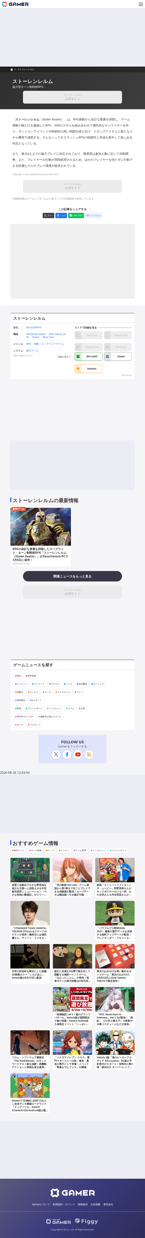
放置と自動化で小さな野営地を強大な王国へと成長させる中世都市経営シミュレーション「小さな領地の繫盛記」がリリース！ (29, 891)
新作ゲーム (18, 508)
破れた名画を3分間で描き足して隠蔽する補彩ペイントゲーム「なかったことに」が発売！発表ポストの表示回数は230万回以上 (72, 977)
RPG (28, 343)
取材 (19, 708)
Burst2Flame (33, 327)
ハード (69, 683)
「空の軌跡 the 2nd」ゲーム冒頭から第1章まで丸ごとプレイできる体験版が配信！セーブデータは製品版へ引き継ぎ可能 (72, 889)
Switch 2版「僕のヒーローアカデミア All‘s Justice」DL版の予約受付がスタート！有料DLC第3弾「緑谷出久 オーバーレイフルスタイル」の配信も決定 (115, 1064)
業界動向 (21, 700)
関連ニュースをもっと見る (72, 576)
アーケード (39, 683)
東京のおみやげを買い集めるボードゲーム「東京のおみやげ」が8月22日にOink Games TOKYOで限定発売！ (114, 976)
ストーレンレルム (25, 69)
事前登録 (32, 675)
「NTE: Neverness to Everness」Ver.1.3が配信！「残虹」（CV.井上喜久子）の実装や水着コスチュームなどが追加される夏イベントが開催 (115, 1021)
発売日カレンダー (25, 716)
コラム (71, 708)
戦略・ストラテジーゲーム (49, 343)
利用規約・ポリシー (64, 1204)
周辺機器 (83, 683)
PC (27, 337)
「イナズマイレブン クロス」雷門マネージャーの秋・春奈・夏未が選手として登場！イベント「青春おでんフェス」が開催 (72, 1062)
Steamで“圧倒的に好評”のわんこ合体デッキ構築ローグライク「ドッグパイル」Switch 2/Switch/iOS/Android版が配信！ (29, 1107)
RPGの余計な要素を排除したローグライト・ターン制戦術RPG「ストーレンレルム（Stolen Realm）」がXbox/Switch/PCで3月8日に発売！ (40, 554)
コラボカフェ (63, 692)
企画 (83, 708)
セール (20, 724)
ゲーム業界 (81, 850)
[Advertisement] (72, 37)
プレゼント (35, 724)
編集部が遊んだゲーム (51, 716)
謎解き (20, 692)
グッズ (48, 692)
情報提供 (83, 1204)
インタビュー (55, 708)
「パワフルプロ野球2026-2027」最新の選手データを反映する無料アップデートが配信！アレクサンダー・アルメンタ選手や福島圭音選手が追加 (114, 934)
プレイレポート (35, 708)
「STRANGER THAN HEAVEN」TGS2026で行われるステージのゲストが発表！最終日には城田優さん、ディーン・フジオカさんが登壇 (30, 934)
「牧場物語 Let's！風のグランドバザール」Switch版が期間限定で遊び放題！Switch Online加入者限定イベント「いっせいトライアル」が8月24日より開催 (72, 1021)
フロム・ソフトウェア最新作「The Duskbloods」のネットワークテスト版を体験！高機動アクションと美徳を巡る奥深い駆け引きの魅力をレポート (29, 1064)
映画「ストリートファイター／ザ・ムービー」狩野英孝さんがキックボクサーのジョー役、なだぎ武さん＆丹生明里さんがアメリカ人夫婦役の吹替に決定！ (114, 891)
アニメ (79, 692)
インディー (22, 683)
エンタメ (34, 692)
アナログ (55, 683)
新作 (19, 675)
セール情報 (36, 850)
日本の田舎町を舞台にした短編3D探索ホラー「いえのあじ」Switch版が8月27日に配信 (29, 974)
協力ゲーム (32, 350)
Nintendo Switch (36, 334)
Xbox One (48, 337)
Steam (36, 337)
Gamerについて (41, 1204)
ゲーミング (98, 683)
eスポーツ (37, 700)
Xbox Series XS (57, 334)
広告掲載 (95, 1204)
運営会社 (108, 1204)
